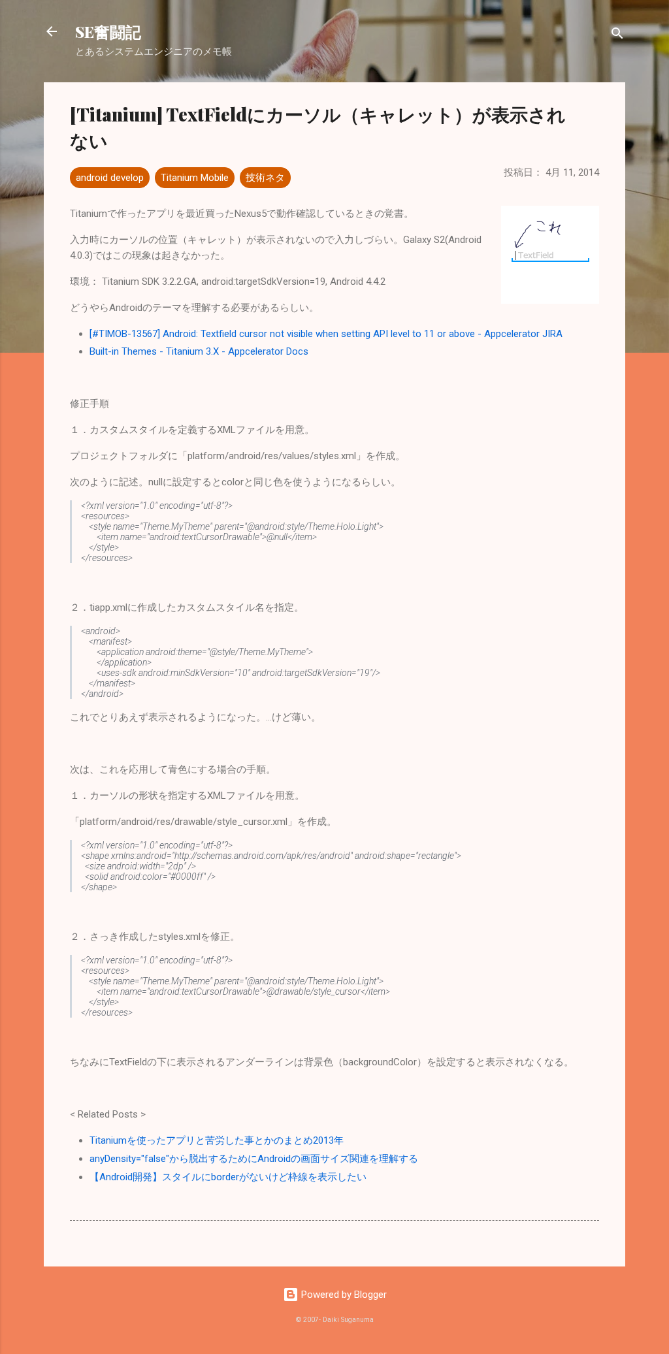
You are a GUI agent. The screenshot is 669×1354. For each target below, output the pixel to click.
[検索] (617, 36)
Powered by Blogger (343, 1294)
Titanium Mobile (195, 178)
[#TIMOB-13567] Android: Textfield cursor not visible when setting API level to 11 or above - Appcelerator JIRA (326, 334)
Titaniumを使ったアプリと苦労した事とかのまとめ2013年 (217, 1140)
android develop (110, 178)
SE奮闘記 (108, 31)
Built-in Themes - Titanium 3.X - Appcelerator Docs (199, 351)
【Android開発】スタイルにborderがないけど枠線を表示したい (228, 1177)
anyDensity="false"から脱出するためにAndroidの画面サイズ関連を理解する (254, 1159)
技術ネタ (265, 178)
